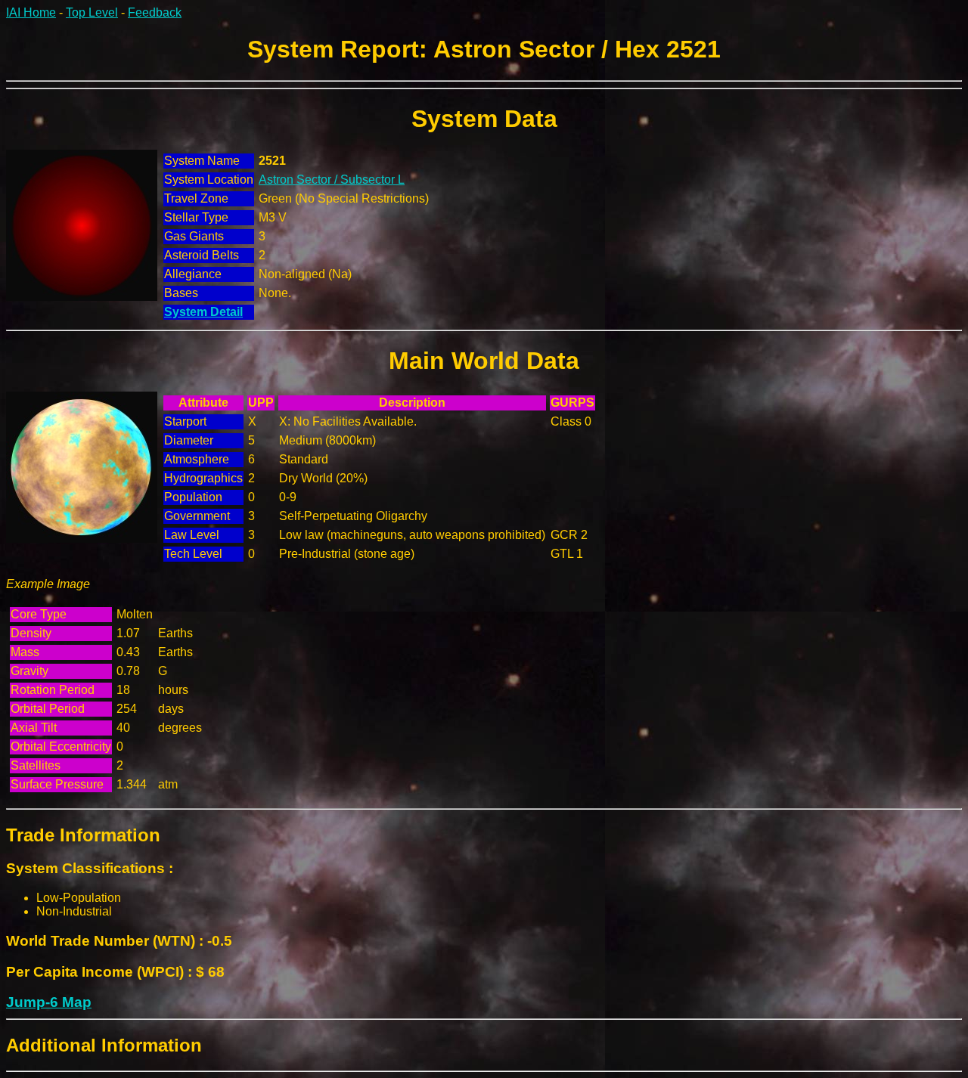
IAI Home (31, 12)
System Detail (203, 311)
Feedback (155, 12)
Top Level (92, 12)
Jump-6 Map (49, 1002)
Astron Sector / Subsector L (332, 179)
